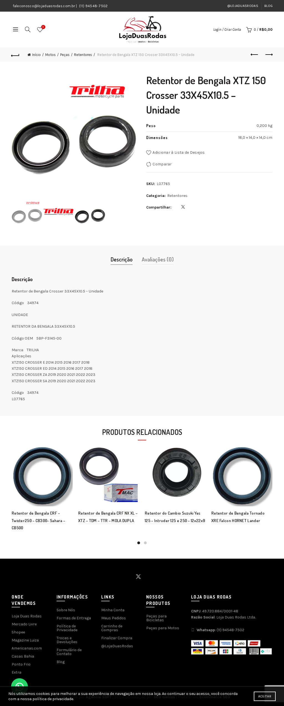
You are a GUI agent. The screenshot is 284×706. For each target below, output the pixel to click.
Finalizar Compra (116, 638)
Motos (50, 55)
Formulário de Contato (69, 652)
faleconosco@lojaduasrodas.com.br (44, 6)
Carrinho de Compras (111, 628)
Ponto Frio (21, 664)
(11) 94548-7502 (93, 6)
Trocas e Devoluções (67, 640)
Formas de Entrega (74, 618)
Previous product (255, 54)
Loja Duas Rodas (27, 616)
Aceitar (264, 696)
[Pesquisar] (27, 29)
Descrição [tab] (122, 259)
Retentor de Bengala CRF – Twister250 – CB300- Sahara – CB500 (38, 520)
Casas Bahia (23, 656)
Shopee (18, 632)
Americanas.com (27, 648)
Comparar (162, 164)
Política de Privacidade (67, 628)
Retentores (83, 55)
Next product (268, 54)
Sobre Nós (66, 610)
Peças (65, 55)
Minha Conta (113, 610)
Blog (268, 6)
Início (36, 55)
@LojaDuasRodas (242, 6)
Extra (16, 672)
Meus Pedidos (113, 618)
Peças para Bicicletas (156, 618)
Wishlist (43, 27)
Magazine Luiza (25, 640)
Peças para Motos (162, 628)
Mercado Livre (24, 624)
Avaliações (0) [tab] (158, 259)
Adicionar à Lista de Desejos (179, 152)
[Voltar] (15, 54)
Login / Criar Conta (227, 29)
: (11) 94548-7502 (220, 630)
